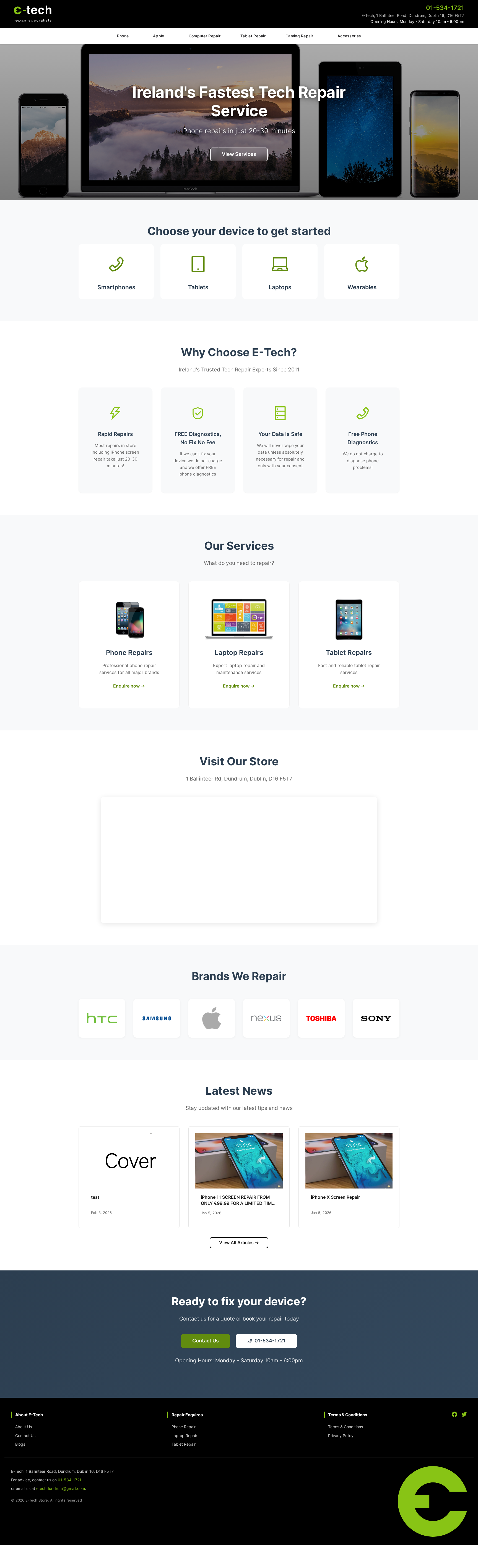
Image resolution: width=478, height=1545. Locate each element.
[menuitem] (123, 36)
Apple (158, 35)
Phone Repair (184, 1426)
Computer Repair (205, 35)
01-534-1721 (69, 1479)
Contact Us (25, 1435)
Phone (123, 35)
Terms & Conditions (345, 1426)
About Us (23, 1426)
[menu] (239, 36)
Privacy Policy (341, 1435)
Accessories (349, 35)
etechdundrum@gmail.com (60, 1488)
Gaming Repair (299, 35)
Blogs (20, 1444)
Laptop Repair (184, 1435)
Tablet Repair (253, 35)
